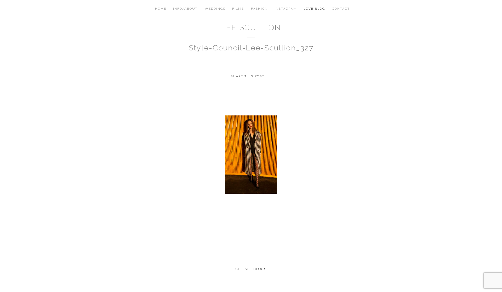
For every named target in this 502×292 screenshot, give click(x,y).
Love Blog (314, 8)
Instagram (286, 8)
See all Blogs (251, 269)
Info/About (185, 8)
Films (238, 8)
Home (160, 8)
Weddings (215, 8)
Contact (341, 8)
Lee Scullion (251, 27)
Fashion (259, 8)
